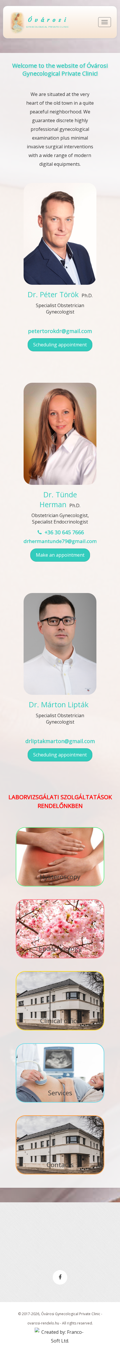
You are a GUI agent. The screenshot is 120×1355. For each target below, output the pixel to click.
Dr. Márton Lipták (59, 704)
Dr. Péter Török (53, 294)
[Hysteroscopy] (60, 828)
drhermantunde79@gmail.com (60, 541)
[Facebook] (60, 1277)
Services (60, 1092)
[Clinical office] (60, 972)
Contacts (60, 1164)
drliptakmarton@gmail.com (60, 741)
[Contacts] (60, 1116)
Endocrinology (60, 948)
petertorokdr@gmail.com (60, 330)
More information (60, 271)
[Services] (60, 1044)
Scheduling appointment (60, 344)
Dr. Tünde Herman (58, 499)
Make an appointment (60, 555)
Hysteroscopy (60, 876)
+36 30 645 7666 (63, 532)
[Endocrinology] (60, 900)
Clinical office (60, 1020)
